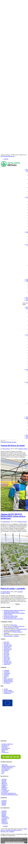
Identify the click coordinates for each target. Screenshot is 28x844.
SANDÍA (4, 813)
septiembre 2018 (8, 649)
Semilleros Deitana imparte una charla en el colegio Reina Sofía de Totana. (14, 611)
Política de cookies (19, 842)
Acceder (6, 689)
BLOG (3, 751)
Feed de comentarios (9, 691)
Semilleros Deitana (22, 448)
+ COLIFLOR (4, 792)
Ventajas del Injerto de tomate (13, 445)
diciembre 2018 (7, 644)
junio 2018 (6, 653)
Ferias (5, 677)
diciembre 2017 (7, 661)
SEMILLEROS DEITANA (8, 766)
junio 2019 (6, 642)
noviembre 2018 (8, 646)
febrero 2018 (7, 658)
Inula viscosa (13, 624)
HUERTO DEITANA (7, 767)
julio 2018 (6, 651)
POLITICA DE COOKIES (7, 831)
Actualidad (6, 670)
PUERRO (4, 819)
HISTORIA (5, 765)
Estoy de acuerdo (9, 842)
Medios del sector (8, 680)
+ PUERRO (4, 789)
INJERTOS (4, 746)
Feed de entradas (8, 690)
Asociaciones (7, 673)
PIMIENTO (5, 787)
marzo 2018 (7, 657)
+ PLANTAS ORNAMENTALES (9, 794)
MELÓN (4, 780)
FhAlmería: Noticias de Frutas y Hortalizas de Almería (14, 627)
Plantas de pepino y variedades (13, 588)
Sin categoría (7, 683)
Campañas (20, 591)
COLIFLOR (5, 823)
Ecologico (6, 676)
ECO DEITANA (6, 748)
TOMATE (4, 779)
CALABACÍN (5, 818)
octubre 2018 (7, 647)
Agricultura (6, 671)
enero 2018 (6, 660)
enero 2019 (6, 643)
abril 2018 (6, 656)
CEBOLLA (5, 785)
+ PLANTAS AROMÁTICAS (8, 793)
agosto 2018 (7, 650)
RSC (3, 773)
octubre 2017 (7, 664)
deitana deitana (6, 448)
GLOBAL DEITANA (7, 744)
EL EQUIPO (5, 770)
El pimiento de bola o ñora (10, 617)
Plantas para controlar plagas (11, 616)
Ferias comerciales (8, 678)
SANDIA (4, 782)
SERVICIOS (5, 749)
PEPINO (4, 786)
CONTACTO (5, 752)
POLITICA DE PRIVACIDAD (13, 830)
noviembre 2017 (8, 663)
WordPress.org (7, 693)
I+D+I (3, 772)
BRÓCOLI (4, 783)
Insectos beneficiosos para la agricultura (13, 618)
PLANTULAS (5, 745)
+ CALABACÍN (5, 790)
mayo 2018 (6, 654)
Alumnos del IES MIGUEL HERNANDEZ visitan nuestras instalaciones (13, 516)
